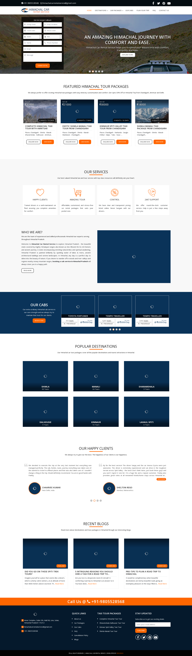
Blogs (76, 639)
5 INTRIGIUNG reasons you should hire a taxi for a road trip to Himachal (94, 572)
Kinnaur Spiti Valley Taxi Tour (111, 627)
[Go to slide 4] (99, 71)
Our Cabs (129, 10)
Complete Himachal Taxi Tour (111, 619)
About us (77, 619)
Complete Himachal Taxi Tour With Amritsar (38, 127)
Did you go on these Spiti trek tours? (42, 572)
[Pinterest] (163, 3)
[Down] (40, 38)
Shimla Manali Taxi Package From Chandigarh (152, 127)
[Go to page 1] (110, 329)
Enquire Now (33, 142)
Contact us (164, 10)
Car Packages (116, 10)
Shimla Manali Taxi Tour (108, 631)
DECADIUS (120, 653)
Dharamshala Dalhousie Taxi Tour (112, 623)
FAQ (154, 10)
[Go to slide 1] (90, 71)
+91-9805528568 (31, 3)
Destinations (100, 10)
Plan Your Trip (143, 10)
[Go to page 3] (117, 329)
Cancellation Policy (81, 635)
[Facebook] (153, 3)
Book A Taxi (39, 321)
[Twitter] (158, 3)
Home (89, 10)
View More (48, 142)
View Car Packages (128, 55)
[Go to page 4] (120, 329)
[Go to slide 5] (102, 71)
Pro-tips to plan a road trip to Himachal (143, 572)
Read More (28, 270)
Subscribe (141, 631)
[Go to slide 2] (93, 71)
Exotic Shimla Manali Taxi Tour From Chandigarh (77, 127)
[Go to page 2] (113, 329)
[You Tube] (169, 3)
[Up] (40, 36)
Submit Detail (43, 66)
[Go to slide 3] (96, 71)
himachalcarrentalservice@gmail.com (59, 3)
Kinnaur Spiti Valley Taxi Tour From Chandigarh (113, 127)
